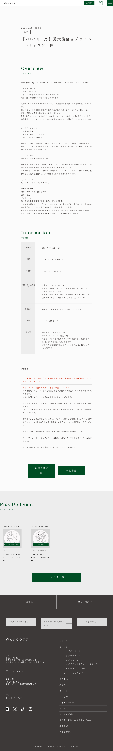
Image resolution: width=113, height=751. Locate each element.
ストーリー (64, 641)
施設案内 (63, 679)
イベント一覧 (56, 577)
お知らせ (63, 697)
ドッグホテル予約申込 (18, 621)
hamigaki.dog (27, 83)
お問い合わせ (85, 601)
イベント (63, 691)
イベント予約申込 (87, 621)
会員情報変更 (65, 732)
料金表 (62, 685)
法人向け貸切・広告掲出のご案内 (75, 720)
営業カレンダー (66, 702)
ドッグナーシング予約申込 (54, 623)
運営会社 (74, 746)
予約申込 (71, 470)
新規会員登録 (41, 470)
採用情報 (63, 726)
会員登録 (89, 3)
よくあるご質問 (66, 714)
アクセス (63, 708)
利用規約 (38, 746)
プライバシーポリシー (56, 746)
